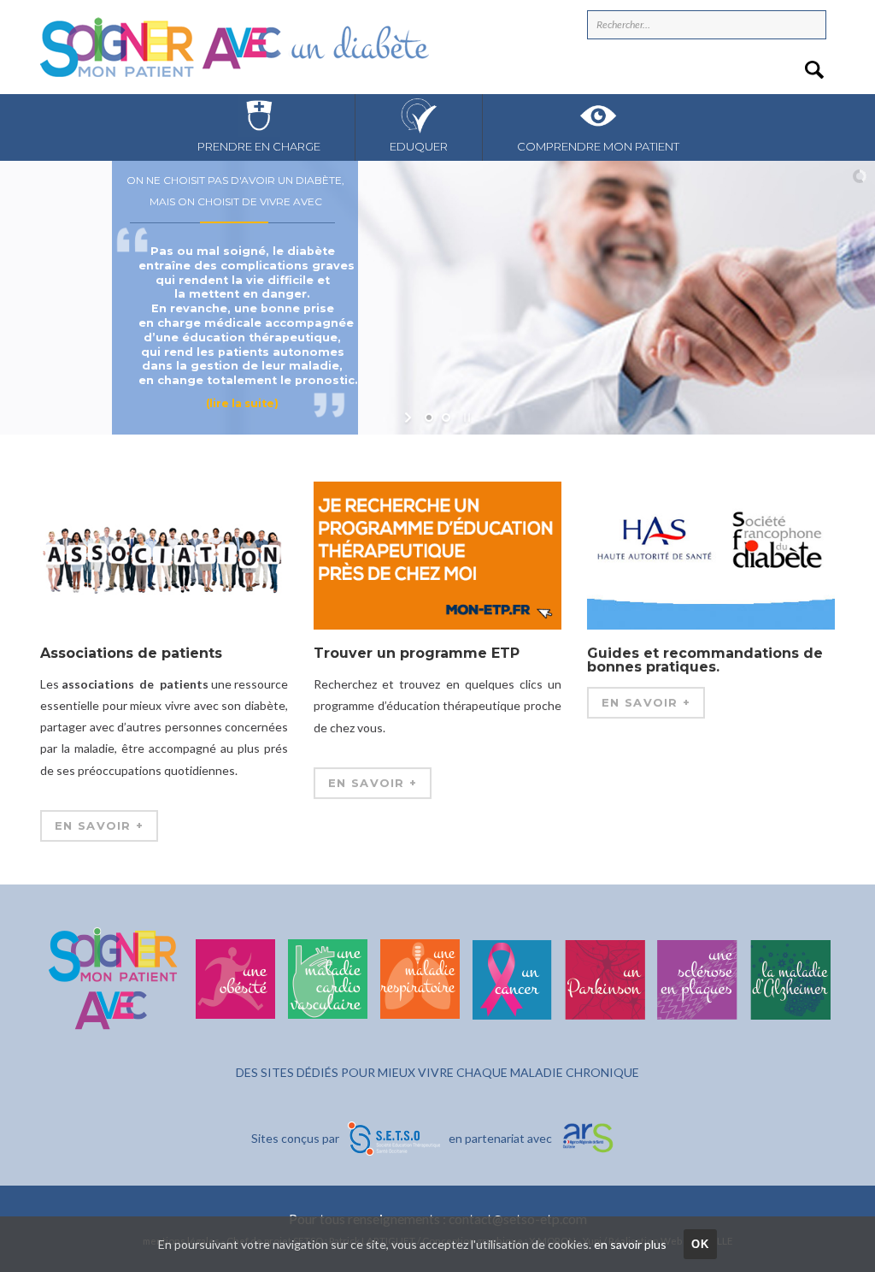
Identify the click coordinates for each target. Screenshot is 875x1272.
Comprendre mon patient (598, 146)
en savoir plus (630, 1244)
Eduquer (419, 146)
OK (700, 1244)
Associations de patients (131, 653)
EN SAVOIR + (99, 825)
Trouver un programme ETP (417, 654)
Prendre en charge (258, 146)
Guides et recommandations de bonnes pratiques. (705, 660)
